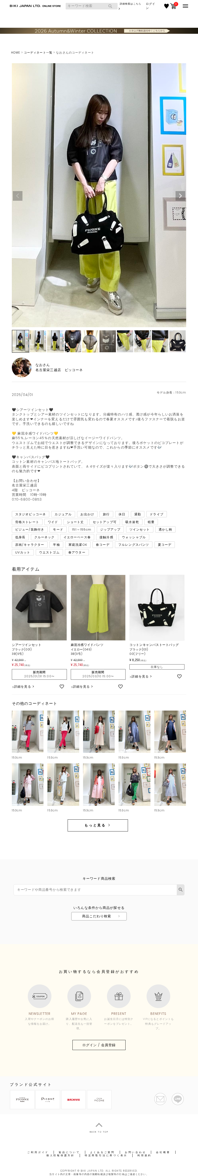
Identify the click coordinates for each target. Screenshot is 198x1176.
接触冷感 (106, 537)
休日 (122, 514)
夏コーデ (164, 544)
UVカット (22, 552)
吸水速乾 (132, 521)
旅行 (106, 514)
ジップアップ (110, 529)
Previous (17, 196)
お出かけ (87, 514)
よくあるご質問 (102, 1152)
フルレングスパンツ (133, 544)
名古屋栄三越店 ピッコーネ (59, 370)
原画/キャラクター (29, 544)
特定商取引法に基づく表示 (106, 1155)
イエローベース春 (77, 537)
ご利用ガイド (38, 1152)
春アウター (76, 552)
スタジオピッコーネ (30, 514)
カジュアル (63, 514)
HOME (15, 52)
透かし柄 (165, 529)
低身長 (20, 537)
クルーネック (44, 537)
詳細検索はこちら (130, 4)
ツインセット (139, 529)
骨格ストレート (27, 521)
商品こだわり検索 (96, 916)
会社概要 (163, 1152)
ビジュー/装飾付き (29, 529)
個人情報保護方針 (60, 1155)
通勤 (137, 514)
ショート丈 (75, 521)
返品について (69, 1152)
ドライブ (156, 514)
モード (58, 529)
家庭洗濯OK (78, 544)
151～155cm (81, 529)
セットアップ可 (105, 521)
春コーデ (102, 544)
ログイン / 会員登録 (99, 1045)
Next (180, 196)
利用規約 (144, 1155)
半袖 (56, 544)
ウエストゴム (49, 552)
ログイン (150, 6)
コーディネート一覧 (38, 52)
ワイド (53, 521)
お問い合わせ (135, 1152)
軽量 (151, 521)
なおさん (42, 365)
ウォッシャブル (134, 537)
